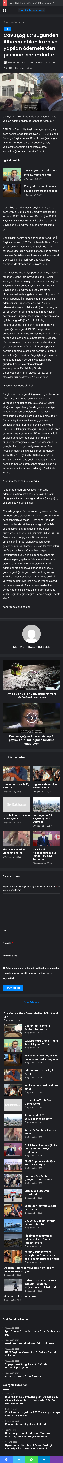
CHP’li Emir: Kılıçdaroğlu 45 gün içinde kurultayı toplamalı (45, 854)
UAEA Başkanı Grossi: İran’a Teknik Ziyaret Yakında (35, 3)
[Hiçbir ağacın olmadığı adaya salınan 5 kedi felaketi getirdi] (13, 1240)
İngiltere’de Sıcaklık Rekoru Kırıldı (45, 786)
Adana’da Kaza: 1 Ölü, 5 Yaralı (16, 786)
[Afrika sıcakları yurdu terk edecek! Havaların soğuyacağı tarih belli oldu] (13, 1285)
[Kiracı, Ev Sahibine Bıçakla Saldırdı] (16, 838)
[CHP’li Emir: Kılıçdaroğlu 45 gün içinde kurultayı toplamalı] (46, 838)
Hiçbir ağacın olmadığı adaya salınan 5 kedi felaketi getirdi (38, 1239)
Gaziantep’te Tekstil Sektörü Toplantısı (37, 1027)
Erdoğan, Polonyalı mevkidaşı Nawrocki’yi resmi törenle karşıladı (29, 1269)
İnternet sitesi (10, 955)
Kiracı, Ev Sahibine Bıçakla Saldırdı (14, 851)
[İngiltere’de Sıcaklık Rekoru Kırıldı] (46, 773)
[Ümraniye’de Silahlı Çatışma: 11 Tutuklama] (13, 1180)
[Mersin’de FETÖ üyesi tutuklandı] (13, 1195)
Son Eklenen (31, 1002)
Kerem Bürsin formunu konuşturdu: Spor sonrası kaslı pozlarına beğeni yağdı (42, 1255)
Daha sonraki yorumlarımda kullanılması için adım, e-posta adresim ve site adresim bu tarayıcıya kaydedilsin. (31, 973)
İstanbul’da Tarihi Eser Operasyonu (16, 817)
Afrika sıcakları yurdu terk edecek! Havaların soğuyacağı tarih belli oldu (41, 1284)
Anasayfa (11, 22)
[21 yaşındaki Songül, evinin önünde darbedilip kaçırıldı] (12, 190)
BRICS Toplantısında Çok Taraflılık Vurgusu (40, 1162)
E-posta (8, 943)
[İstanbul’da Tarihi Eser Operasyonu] (16, 804)
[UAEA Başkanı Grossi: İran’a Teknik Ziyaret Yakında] (12, 174)
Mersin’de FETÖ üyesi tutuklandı (37, 1192)
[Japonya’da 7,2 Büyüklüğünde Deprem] (46, 804)
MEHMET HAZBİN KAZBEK (20, 62)
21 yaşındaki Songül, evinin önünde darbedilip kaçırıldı (41, 1057)
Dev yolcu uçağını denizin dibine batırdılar (40, 1222)
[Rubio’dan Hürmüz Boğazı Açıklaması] (13, 1210)
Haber (21, 22)
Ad (5, 930)
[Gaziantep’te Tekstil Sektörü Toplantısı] (13, 1030)
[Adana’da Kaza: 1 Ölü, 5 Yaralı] (16, 773)
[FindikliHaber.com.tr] (31, 10)
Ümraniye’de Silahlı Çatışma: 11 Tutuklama (38, 1177)
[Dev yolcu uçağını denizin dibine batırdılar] (13, 1225)
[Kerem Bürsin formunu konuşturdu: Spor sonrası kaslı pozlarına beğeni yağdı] (13, 1256)
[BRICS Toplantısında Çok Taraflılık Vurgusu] (13, 1165)
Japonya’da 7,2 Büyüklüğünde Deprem (42, 818)
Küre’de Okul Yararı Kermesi (20, 1296)
